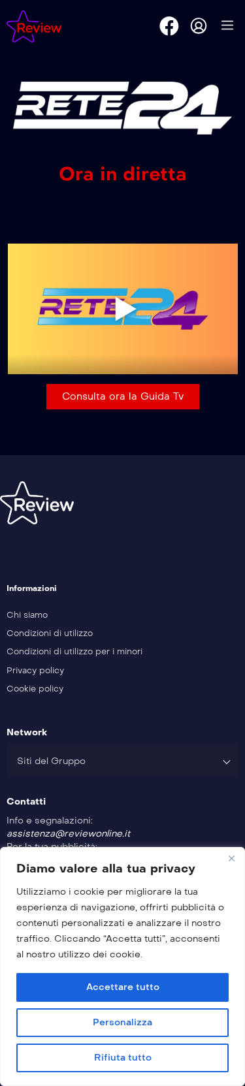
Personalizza (122, 1022)
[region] (122, 966)
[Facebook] (169, 26)
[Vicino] (231, 858)
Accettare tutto (122, 987)
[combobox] (122, 760)
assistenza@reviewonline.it (68, 833)
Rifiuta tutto (123, 1057)
